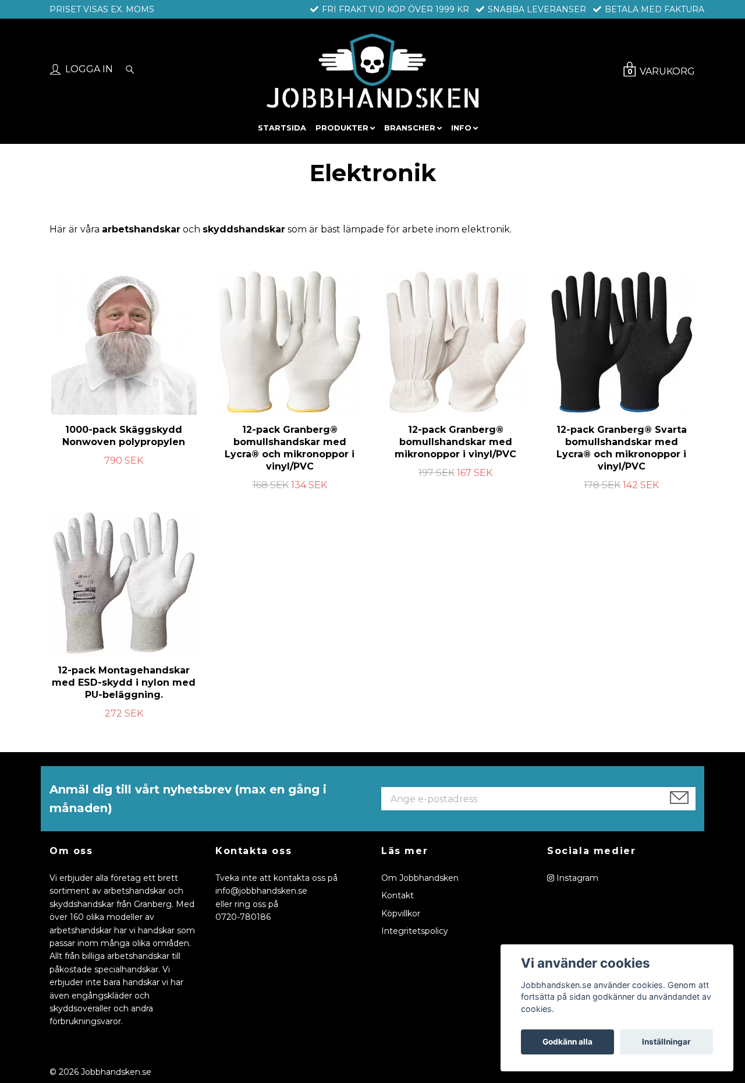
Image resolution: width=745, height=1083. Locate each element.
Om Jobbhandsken (420, 878)
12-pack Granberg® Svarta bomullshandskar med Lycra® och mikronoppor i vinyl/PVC (621, 447)
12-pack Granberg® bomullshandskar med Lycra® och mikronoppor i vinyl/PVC (289, 447)
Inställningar (666, 1041)
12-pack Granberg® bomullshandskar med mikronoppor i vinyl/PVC (455, 442)
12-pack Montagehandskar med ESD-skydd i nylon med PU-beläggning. (124, 682)
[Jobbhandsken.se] (372, 70)
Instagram (576, 878)
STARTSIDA (282, 128)
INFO (461, 128)
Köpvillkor (400, 913)
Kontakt (397, 895)
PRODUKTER (341, 128)
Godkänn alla (567, 1041)
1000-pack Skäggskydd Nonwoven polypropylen (123, 435)
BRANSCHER (409, 128)
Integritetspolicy (414, 931)
